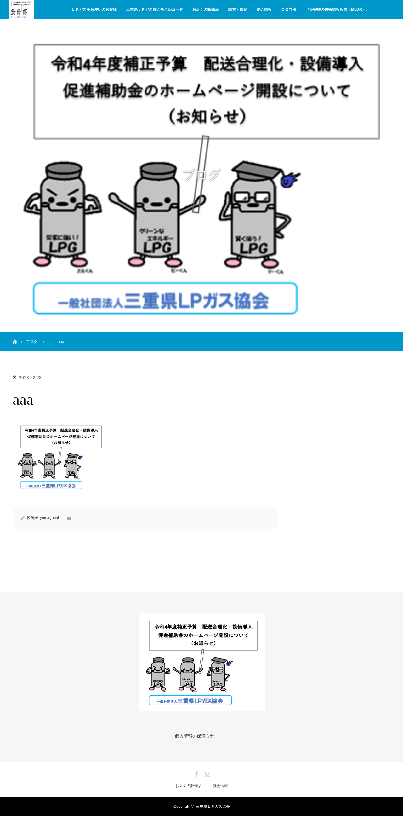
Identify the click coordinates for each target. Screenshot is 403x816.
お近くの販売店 (205, 9)
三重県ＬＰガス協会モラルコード (154, 9)
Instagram (207, 773)
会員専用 (288, 9)
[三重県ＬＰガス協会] (202, 707)
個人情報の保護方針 (194, 735)
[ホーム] (15, 334)
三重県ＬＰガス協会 (213, 806)
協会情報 (264, 9)
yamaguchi (49, 518)
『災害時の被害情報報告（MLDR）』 (338, 9)
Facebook (196, 773)
